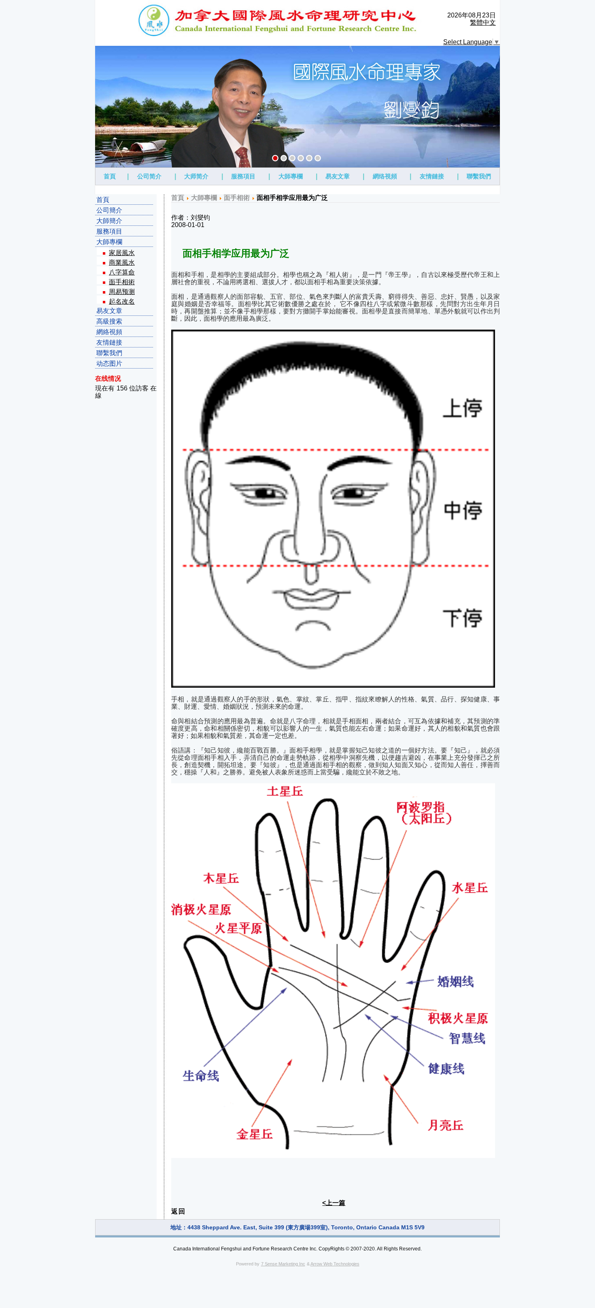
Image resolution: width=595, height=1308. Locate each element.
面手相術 (122, 282)
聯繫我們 (479, 176)
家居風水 (122, 252)
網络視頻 (385, 176)
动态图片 (109, 363)
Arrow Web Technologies (334, 1263)
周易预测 (122, 291)
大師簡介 (109, 220)
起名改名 (122, 301)
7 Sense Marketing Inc (283, 1263)
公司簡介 (109, 210)
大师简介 (196, 176)
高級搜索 (109, 321)
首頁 (110, 176)
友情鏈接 (432, 176)
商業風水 (122, 262)
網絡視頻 (109, 331)
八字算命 (122, 272)
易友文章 (337, 176)
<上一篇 (333, 1202)
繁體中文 (483, 22)
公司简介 (149, 176)
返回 (178, 1211)
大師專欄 (290, 176)
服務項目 (243, 176)
